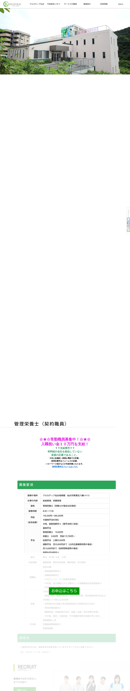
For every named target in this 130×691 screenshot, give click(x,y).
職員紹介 (87, 4)
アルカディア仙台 (37, 4)
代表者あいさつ (53, 4)
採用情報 (104, 4)
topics (120, 4)
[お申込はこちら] (15, 591)
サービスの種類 (70, 4)
